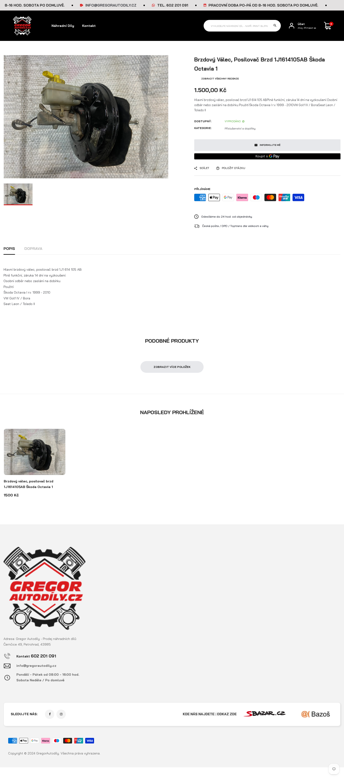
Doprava (33, 248)
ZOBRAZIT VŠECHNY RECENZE (220, 78)
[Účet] (291, 26)
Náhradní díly (62, 26)
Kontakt (89, 26)
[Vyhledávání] (275, 26)
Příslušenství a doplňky (240, 128)
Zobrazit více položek (172, 367)
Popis (9, 248)
